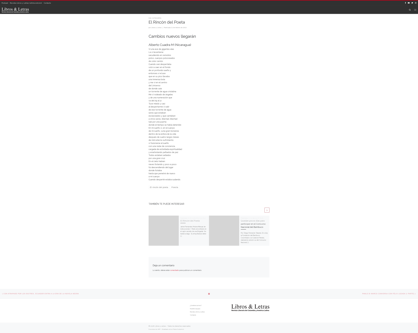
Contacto (193, 315)
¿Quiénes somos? (195, 305)
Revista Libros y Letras (197, 312)
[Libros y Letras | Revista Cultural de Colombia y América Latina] (15, 9)
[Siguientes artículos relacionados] (267, 210)
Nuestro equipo (195, 309)
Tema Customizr (178, 329)
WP (159, 329)
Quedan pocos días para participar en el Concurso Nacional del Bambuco (253, 223)
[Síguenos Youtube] (409, 3)
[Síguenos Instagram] (415, 3)
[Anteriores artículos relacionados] (261, 210)
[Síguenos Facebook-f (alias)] (405, 3)
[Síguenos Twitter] (412, 3)
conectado (174, 270)
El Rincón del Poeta (190, 220)
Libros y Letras (156, 27)
